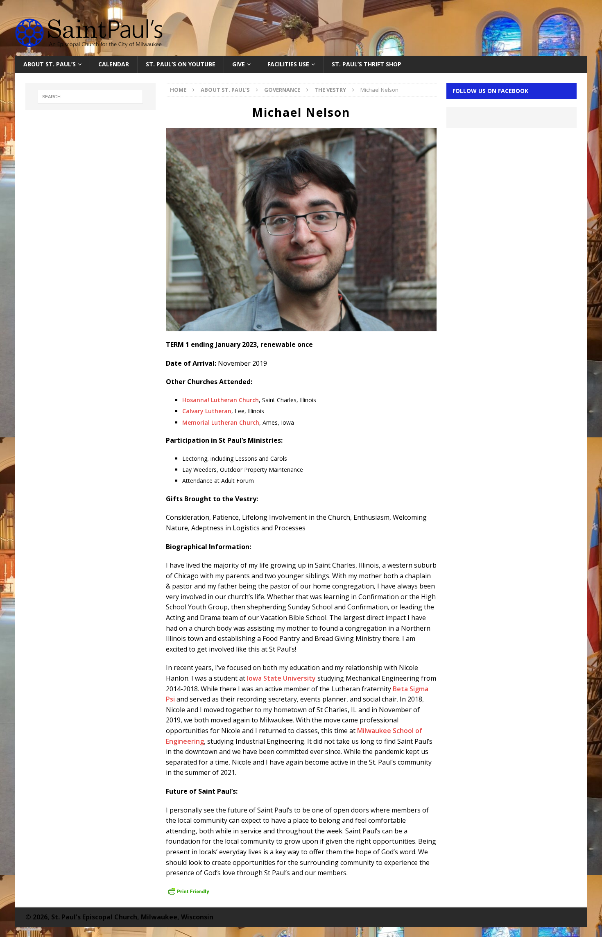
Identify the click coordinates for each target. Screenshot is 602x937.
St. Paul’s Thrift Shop (366, 64)
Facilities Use (288, 64)
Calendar (113, 64)
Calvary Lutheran (206, 411)
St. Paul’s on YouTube (180, 64)
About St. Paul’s (49, 64)
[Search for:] (90, 97)
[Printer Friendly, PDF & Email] (189, 891)
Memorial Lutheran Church (220, 422)
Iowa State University (281, 678)
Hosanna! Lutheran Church (220, 400)
